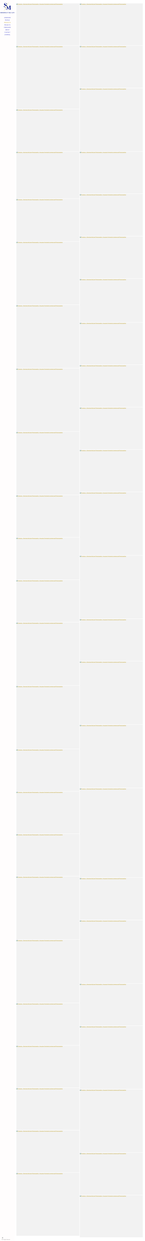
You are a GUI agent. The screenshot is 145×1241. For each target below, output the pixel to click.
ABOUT (7, 30)
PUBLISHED (7, 27)
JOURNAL (7, 34)
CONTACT (7, 32)
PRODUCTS (7, 22)
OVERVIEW (7, 17)
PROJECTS (7, 25)
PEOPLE (7, 20)
